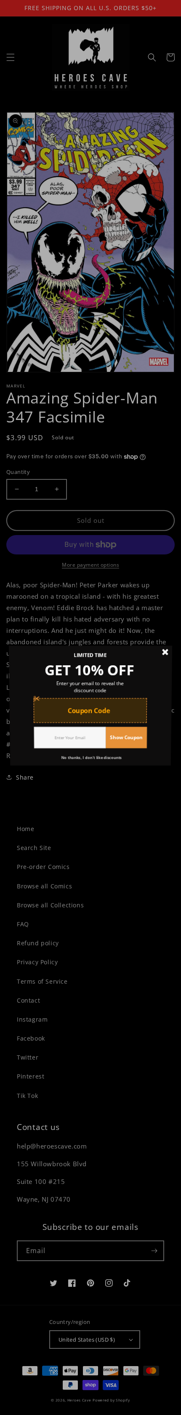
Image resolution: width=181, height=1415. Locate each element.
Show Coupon (127, 740)
